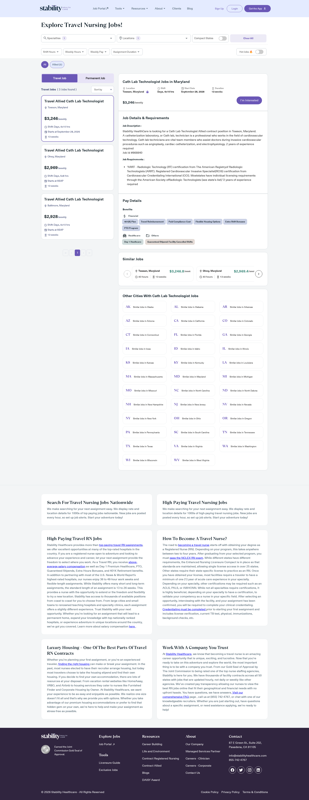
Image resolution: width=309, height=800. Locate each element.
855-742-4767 (238, 760)
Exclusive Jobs (108, 770)
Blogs (145, 773)
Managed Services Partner (203, 751)
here (132, 626)
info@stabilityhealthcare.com (248, 755)
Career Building (152, 744)
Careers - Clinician (198, 758)
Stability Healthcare (179, 654)
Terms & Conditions (255, 792)
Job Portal (105, 744)
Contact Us (193, 773)
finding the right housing (74, 664)
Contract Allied (151, 765)
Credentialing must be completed (184, 609)
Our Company (194, 744)
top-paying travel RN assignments (121, 545)
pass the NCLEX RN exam (186, 558)
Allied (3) (57, 64)
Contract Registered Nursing (160, 758)
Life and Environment (156, 751)
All (44, 64)
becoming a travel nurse (193, 545)
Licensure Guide (109, 763)
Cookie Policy (210, 792)
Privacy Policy (230, 792)
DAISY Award (151, 780)
